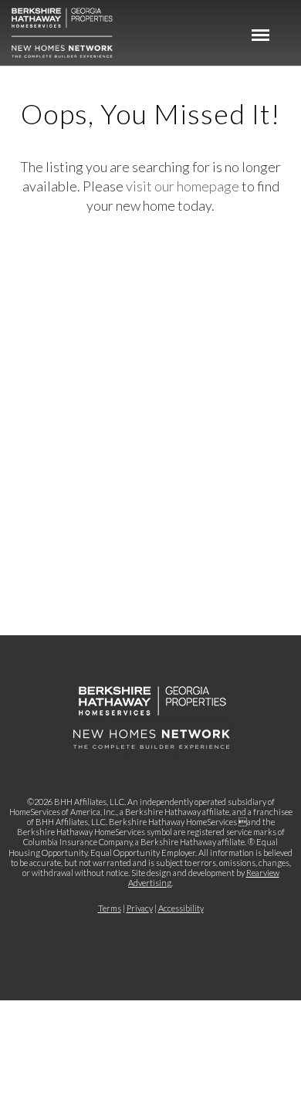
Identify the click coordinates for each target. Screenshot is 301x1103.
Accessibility (181, 908)
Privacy (140, 908)
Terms (109, 908)
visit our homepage (182, 186)
